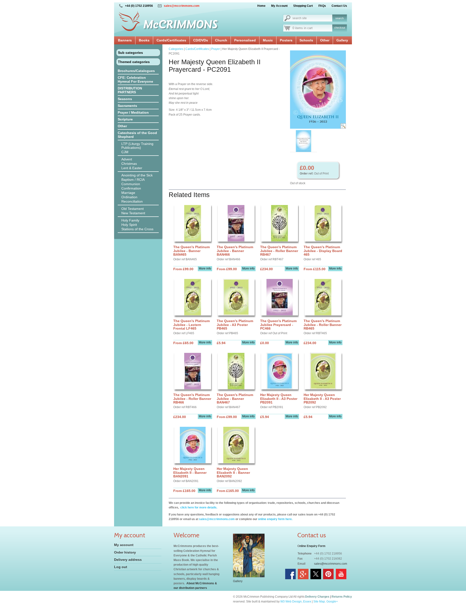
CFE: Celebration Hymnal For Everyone (135, 79)
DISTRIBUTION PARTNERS (130, 90)
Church (221, 40)
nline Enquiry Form (312, 546)
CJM (124, 152)
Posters (286, 40)
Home (261, 6)
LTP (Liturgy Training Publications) (137, 146)
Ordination (129, 197)
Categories (176, 49)
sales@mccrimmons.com (182, 6)
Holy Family (130, 220)
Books (144, 40)
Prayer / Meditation (133, 112)
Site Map (319, 601)
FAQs (322, 6)
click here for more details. (198, 507)
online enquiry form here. (275, 519)
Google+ (332, 601)
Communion (130, 184)
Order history (125, 552)
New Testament (133, 213)
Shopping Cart (303, 6)
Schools (306, 40)
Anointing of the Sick (137, 175)
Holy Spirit (129, 225)
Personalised (245, 40)
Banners (125, 40)
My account (123, 545)
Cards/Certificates (171, 40)
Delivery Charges (317, 596)
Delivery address (128, 560)
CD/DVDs (200, 40)
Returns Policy (342, 596)
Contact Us (339, 6)
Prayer (215, 49)
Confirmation (131, 188)
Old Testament (132, 209)
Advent (126, 159)
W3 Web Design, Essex (295, 601)
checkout (339, 27)
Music (268, 40)
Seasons (125, 99)
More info (205, 268)
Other (324, 40)
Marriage (128, 193)
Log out (120, 567)
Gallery (342, 40)
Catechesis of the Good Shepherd (137, 135)
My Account (279, 6)
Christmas (129, 164)
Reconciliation (132, 201)
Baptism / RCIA (133, 180)
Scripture (125, 119)
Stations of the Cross (137, 229)
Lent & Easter (131, 168)
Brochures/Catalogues (136, 71)
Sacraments (127, 106)
